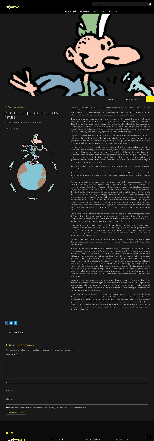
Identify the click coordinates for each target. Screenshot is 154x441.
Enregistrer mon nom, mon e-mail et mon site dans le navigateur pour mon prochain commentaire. (47, 407)
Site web (9, 399)
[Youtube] (12, 432)
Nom (8, 382)
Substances (84, 11)
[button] (60, 127)
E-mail (9, 391)
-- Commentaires (11, 129)
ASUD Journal (70, 11)
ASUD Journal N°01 (19, 122)
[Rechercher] (150, 4)
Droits (103, 11)
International (30, 122)
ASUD (111, 11)
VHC (95, 11)
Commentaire (11, 354)
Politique (38, 122)
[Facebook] (7, 432)
